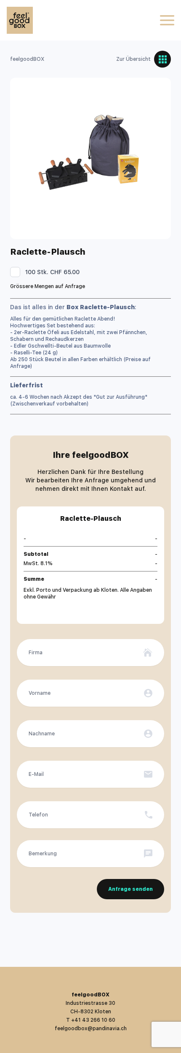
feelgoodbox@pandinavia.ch (91, 1028)
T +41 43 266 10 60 (90, 1020)
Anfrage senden (130, 889)
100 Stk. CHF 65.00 (52, 272)
